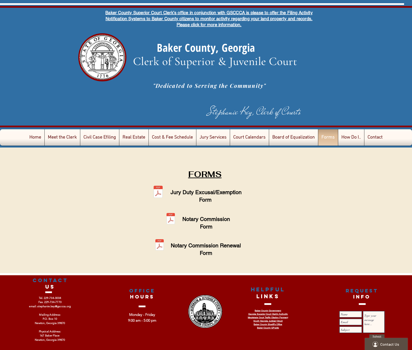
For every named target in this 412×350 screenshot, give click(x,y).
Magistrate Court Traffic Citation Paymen (268, 317)
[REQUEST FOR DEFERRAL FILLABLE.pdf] (158, 192)
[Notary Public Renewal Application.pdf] (159, 245)
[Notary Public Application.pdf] (170, 219)
